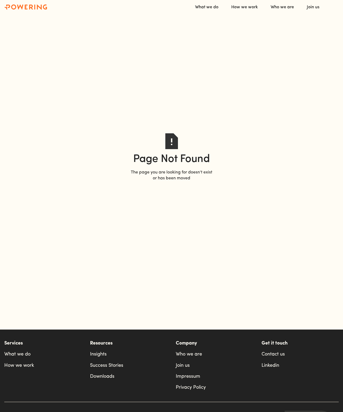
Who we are (189, 354)
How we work (19, 365)
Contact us (273, 354)
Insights (98, 354)
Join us (183, 365)
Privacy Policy (191, 387)
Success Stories (106, 365)
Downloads (102, 376)
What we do (17, 354)
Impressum (188, 376)
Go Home (171, 191)
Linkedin (270, 365)
